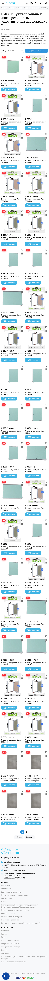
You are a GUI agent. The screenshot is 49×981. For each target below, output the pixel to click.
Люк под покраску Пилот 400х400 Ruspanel (35, 780)
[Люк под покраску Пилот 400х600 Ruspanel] (12, 800)
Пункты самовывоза (10, 940)
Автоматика (6, 889)
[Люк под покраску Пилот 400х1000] (36, 414)
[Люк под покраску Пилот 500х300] (36, 452)
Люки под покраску (31, 8)
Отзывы (4, 950)
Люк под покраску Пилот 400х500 (11, 355)
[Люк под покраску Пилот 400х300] (12, 298)
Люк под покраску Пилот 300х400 (35, 200)
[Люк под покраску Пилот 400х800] (36, 375)
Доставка (5, 931)
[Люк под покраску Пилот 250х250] (12, 143)
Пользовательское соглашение (14, 962)
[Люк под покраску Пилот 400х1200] (12, 452)
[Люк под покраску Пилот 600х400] (12, 646)
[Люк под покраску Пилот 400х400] (36, 298)
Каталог (12, 8)
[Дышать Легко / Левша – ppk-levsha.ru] (10, 2)
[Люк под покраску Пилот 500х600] (12, 530)
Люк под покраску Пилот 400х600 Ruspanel (11, 818)
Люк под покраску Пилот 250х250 (11, 161)
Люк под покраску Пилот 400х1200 (11, 471)
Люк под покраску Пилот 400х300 (11, 316)
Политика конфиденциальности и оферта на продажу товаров (23, 958)
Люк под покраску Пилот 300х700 (11, 277)
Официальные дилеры (11, 947)
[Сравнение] (22, 60)
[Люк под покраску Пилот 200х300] (12, 105)
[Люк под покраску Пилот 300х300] (12, 182)
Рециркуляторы (8, 913)
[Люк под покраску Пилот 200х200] (36, 66)
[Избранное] (22, 57)
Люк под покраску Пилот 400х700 (11, 393)
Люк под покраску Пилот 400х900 (11, 432)
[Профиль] (36, 3)
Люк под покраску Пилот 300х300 (11, 200)
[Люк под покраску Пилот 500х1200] (12, 607)
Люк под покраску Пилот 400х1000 (35, 432)
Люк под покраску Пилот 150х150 (11, 84)
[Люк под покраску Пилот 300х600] (36, 221)
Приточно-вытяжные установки (15, 910)
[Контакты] (31, 3)
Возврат (4, 937)
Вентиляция (6, 898)
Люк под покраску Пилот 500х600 (11, 548)
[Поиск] (27, 3)
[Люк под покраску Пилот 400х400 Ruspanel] (36, 762)
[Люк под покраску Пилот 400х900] (12, 414)
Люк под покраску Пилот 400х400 (35, 316)
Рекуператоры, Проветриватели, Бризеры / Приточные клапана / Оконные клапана (19, 906)
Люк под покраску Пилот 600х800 (35, 702)
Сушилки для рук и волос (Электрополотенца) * (21, 923)
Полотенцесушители (10, 920)
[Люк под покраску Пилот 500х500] (36, 491)
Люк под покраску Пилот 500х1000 (35, 586)
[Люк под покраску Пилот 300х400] (36, 182)
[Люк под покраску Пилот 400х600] (36, 337)
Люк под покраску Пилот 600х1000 (11, 741)
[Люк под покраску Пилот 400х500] (12, 337)
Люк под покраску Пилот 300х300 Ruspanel (11, 780)
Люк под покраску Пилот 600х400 (11, 664)
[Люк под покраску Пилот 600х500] (36, 646)
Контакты (5, 953)
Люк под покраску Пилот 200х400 (35, 123)
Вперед (29, 837)
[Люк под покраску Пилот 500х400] (12, 491)
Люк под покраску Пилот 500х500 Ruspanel (35, 818)
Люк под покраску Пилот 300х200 (35, 161)
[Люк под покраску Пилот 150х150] (12, 66)
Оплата (4, 934)
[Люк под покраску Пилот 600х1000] (12, 723)
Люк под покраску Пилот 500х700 (35, 548)
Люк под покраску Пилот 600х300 (35, 625)
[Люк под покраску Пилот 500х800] (12, 568)
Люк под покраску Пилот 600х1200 (35, 741)
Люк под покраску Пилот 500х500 (35, 509)
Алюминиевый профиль (11, 917)
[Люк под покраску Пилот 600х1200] (36, 723)
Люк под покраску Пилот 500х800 (11, 586)
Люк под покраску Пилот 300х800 (35, 277)
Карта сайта (40, 973)
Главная (4, 8)
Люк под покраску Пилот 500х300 (35, 471)
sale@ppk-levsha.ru (12, 862)
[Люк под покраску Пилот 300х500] (12, 221)
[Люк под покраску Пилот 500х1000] (36, 568)
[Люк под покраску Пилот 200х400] (36, 105)
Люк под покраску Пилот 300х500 (11, 239)
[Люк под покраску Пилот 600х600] (12, 684)
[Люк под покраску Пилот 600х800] (36, 684)
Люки (20, 8)
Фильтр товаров (38, 51)
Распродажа (6, 885)
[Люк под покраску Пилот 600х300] (36, 607)
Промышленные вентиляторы (14, 895)
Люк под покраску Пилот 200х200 (35, 84)
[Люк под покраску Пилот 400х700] (12, 375)
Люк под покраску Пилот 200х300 (11, 123)
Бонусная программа (10, 944)
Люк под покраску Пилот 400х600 (35, 355)
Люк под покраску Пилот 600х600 (11, 702)
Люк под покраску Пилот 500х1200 (11, 625)
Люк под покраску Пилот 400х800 (35, 393)
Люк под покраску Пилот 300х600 (35, 239)
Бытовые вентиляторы (11, 892)
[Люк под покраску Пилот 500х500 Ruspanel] (36, 800)
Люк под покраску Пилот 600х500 (35, 664)
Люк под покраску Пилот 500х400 (11, 509)
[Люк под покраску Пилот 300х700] (12, 259)
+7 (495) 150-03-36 (10, 857)
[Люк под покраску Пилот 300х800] (36, 259)
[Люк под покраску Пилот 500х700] (36, 530)
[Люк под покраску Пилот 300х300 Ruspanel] (12, 762)
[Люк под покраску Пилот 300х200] (36, 143)
